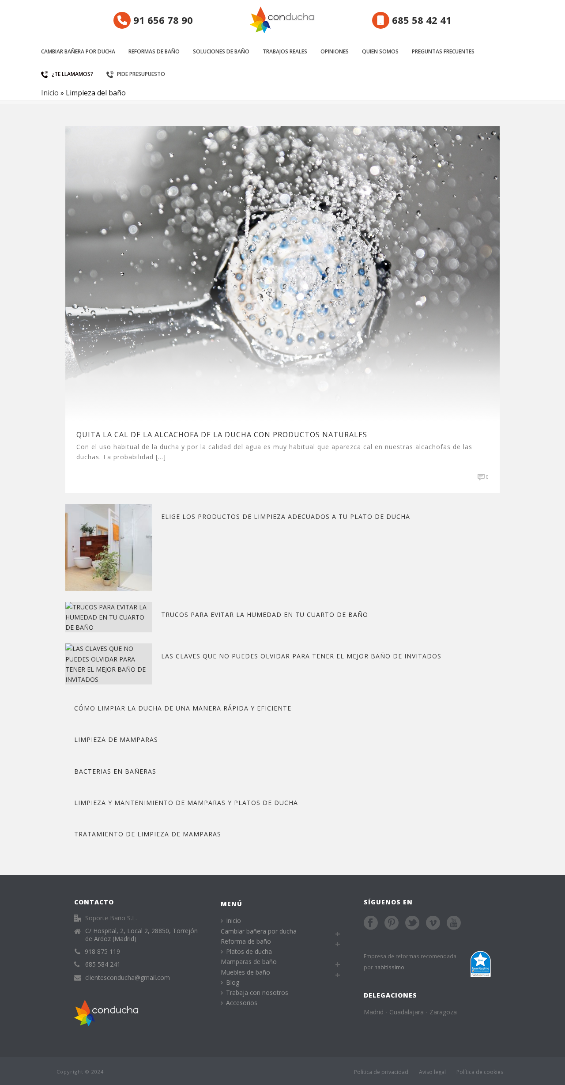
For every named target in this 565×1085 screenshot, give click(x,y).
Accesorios (241, 1002)
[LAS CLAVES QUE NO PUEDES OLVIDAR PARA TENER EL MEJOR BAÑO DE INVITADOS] (108, 663)
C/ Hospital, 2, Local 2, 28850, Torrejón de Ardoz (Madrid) (141, 935)
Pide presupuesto (141, 74)
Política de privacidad (381, 1072)
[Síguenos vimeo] (433, 923)
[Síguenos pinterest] (391, 923)
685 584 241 (103, 964)
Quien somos (380, 51)
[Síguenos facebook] (371, 923)
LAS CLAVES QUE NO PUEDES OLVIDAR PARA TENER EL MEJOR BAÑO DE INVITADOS (301, 656)
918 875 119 (102, 952)
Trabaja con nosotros (257, 992)
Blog (232, 982)
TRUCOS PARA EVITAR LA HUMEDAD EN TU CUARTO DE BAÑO (264, 614)
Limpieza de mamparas (116, 739)
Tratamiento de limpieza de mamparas (147, 834)
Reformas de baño (154, 51)
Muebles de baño (245, 972)
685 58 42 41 (420, 19)
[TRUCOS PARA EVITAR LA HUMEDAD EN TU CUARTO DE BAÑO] (108, 616)
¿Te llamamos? (72, 74)
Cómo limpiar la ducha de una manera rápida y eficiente (182, 708)
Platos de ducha (249, 951)
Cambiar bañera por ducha (78, 51)
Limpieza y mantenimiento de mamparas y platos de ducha (186, 802)
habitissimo (389, 967)
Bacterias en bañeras (115, 771)
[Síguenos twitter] (412, 923)
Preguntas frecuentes (443, 51)
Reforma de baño (246, 941)
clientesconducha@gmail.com (127, 978)
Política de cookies (479, 1072)
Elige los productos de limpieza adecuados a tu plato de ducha (285, 516)
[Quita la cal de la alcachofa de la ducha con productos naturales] (282, 273)
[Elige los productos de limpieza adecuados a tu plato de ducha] (108, 546)
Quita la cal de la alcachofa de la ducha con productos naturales (221, 434)
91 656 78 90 (162, 19)
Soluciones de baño (221, 51)
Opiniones (334, 51)
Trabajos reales (285, 51)
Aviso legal (432, 1072)
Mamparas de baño (249, 961)
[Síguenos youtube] (454, 923)
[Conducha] (282, 20)
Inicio (50, 93)
